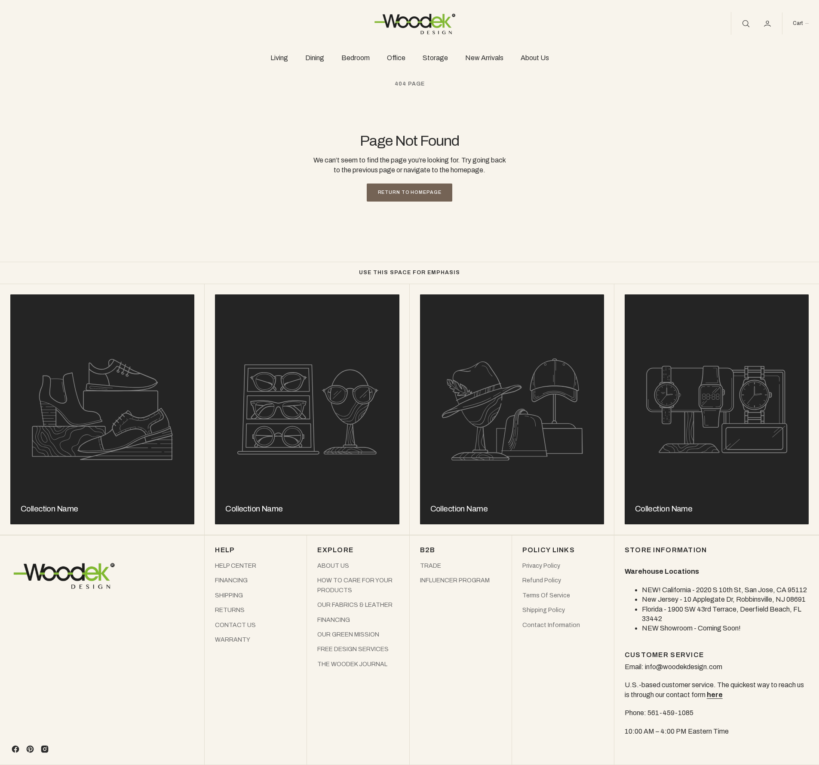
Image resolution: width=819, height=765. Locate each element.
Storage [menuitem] (435, 57)
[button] (800, 23)
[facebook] (15, 749)
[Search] (745, 23)
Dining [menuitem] (314, 57)
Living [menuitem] (279, 57)
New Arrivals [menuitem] (484, 57)
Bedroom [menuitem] (355, 57)
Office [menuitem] (396, 57)
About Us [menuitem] (535, 57)
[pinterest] (30, 749)
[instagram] (45, 749)
